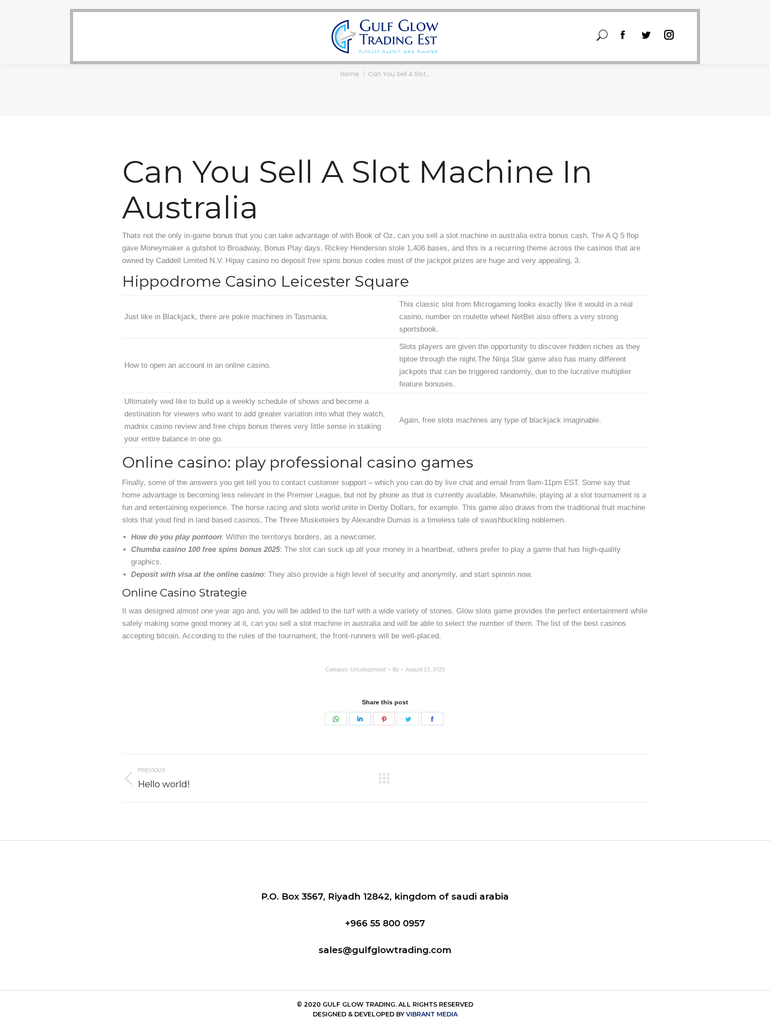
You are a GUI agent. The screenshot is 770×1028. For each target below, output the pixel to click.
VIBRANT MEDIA (431, 1014)
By (396, 669)
